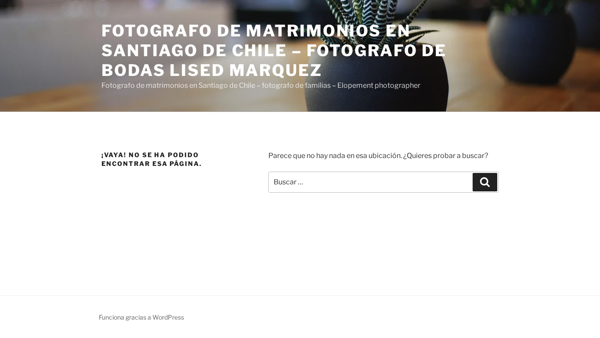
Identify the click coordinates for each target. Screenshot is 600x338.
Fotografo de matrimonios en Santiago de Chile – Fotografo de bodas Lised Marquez (274, 50)
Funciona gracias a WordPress (141, 317)
